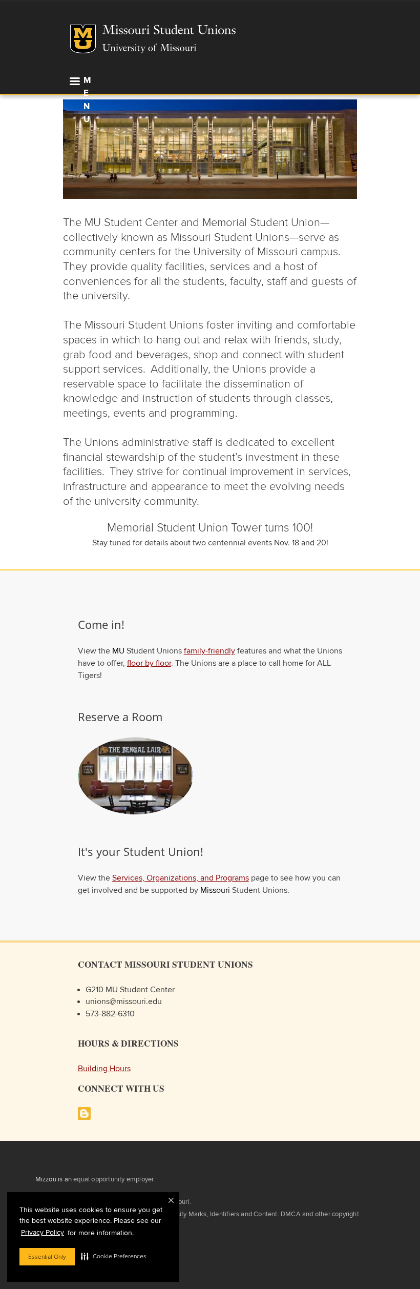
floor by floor (149, 663)
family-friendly (209, 651)
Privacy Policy (42, 1232)
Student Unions (239, 31)
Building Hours (104, 1069)
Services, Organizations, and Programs (180, 878)
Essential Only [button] (47, 1256)
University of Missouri (149, 49)
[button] (114, 1256)
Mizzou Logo (83, 39)
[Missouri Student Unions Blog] (84, 1117)
